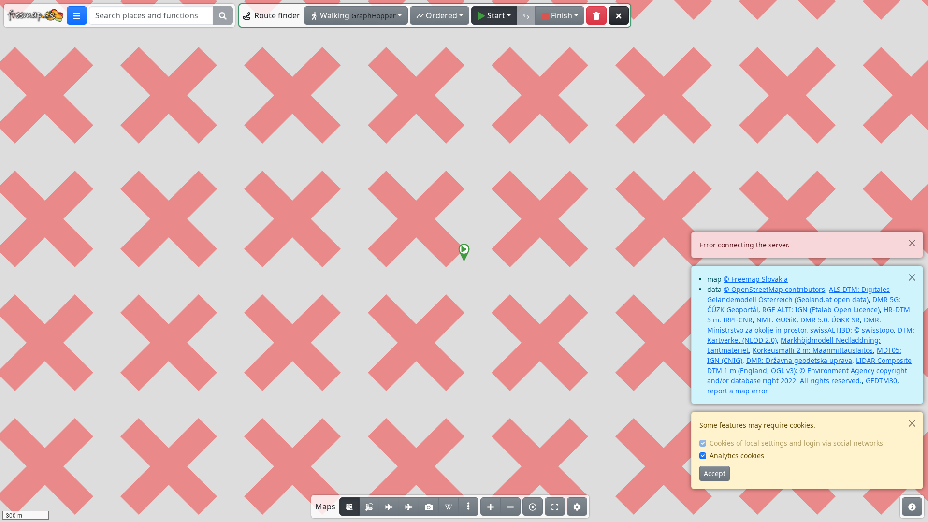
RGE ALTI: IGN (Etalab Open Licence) (821, 309)
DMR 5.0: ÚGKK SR (830, 319)
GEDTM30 (881, 380)
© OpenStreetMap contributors (774, 289)
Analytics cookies (737, 455)
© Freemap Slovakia (756, 279)
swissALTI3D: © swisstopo (852, 329)
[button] (464, 252)
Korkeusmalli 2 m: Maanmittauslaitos (813, 350)
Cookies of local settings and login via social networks (796, 443)
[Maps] (468, 506)
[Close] (912, 243)
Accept (714, 473)
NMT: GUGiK (776, 319)
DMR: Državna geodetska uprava (799, 360)
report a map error (737, 390)
